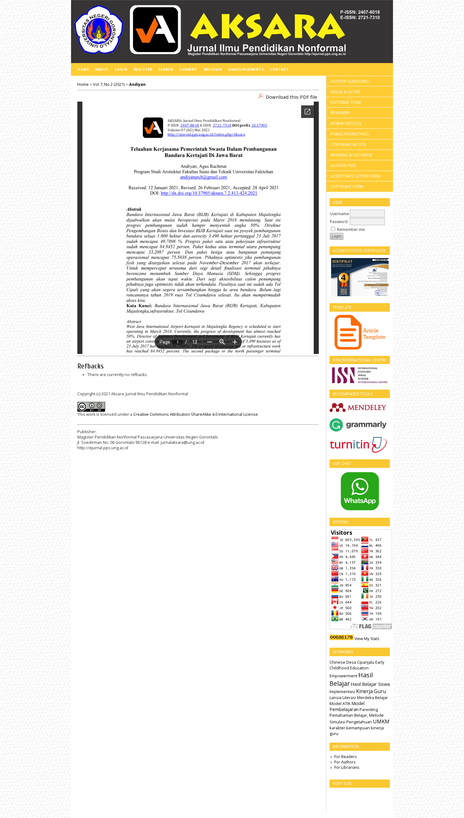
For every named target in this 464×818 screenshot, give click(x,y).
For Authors (344, 762)
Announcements (246, 69)
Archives (213, 69)
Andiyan (137, 84)
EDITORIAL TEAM (345, 102)
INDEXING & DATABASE (351, 155)
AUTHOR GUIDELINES (349, 81)
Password (339, 221)
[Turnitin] (359, 451)
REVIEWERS (340, 112)
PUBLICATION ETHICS (349, 134)
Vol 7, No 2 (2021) (109, 84)
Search (165, 69)
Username (339, 213)
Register (143, 69)
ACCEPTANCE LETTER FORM (355, 176)
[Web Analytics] (342, 638)
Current (188, 69)
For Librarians (346, 767)
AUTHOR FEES (343, 165)
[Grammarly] (358, 430)
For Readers (345, 756)
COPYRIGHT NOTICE (348, 144)
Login (121, 69)
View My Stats (366, 638)
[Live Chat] (360, 491)
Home (83, 69)
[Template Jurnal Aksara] (360, 332)
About (102, 69)
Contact (279, 69)
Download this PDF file (291, 97)
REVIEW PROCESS (345, 123)
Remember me (351, 229)
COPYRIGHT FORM (346, 186)
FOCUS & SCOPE (345, 92)
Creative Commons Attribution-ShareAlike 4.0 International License (195, 414)
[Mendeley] (358, 411)
